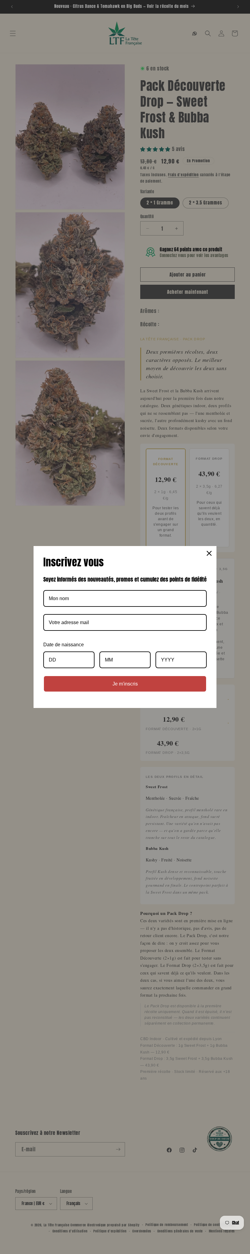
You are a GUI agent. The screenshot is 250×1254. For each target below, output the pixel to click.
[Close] (209, 553)
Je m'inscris (125, 683)
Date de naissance (63, 644)
